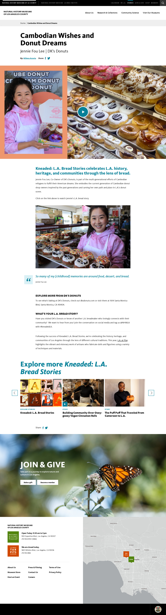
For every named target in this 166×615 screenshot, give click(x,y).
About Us (12, 567)
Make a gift (28, 482)
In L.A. (123, 3)
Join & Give (139, 3)
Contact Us (33, 572)
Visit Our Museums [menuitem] (151, 12)
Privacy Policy (55, 572)
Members (154, 3)
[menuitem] (19, 3)
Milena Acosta (29, 58)
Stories (130, 3)
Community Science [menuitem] (130, 12)
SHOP (147, 3)
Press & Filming (35, 567)
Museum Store (14, 572)
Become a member (48, 482)
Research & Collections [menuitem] (107, 12)
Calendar (115, 3)
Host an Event (14, 577)
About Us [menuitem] (89, 12)
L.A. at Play (123, 340)
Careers (31, 577)
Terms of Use (54, 567)
